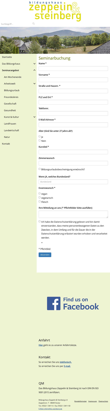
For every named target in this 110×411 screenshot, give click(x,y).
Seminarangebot (10, 70)
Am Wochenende (12, 77)
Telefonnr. (44, 108)
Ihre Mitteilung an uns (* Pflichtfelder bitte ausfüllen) (65, 207)
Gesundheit (10, 110)
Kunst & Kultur (11, 116)
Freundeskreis (11, 97)
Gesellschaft (10, 103)
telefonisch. (66, 362)
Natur (7, 137)
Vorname (44, 74)
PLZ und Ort (46, 97)
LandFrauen (10, 123)
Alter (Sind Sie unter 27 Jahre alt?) (55, 130)
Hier (41, 345)
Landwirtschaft (11, 130)
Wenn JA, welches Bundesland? (54, 176)
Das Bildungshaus (11, 63)
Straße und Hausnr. (49, 85)
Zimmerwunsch (46, 158)
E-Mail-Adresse (47, 119)
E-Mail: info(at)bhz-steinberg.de (50, 409)
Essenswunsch (47, 187)
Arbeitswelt (9, 83)
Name (43, 63)
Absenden (45, 254)
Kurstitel (44, 146)
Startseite (7, 57)
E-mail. (67, 366)
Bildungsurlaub (11, 90)
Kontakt (6, 143)
